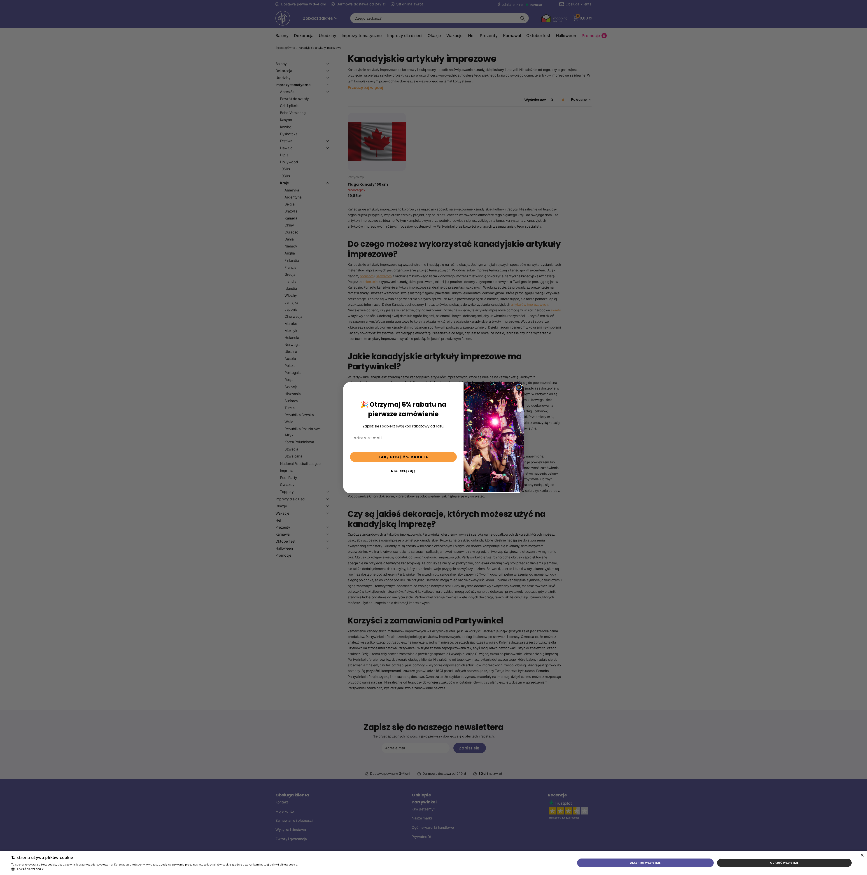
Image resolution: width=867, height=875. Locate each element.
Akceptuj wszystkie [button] (645, 863)
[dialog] (433, 863)
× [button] (862, 855)
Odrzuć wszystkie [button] (784, 863)
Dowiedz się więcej (311, 864)
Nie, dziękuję (403, 471)
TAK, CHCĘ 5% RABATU (403, 457)
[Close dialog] (519, 387)
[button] (167, 869)
